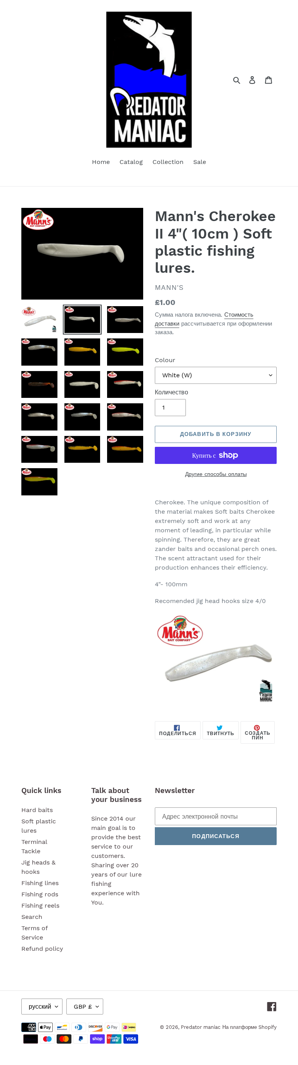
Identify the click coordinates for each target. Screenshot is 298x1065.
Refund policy (42, 948)
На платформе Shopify (249, 1027)
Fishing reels (40, 905)
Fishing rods (39, 894)
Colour (165, 360)
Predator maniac (200, 1027)
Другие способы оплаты (216, 474)
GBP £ (83, 1006)
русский (40, 1006)
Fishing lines (40, 883)
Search (31, 916)
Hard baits (37, 810)
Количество (171, 392)
